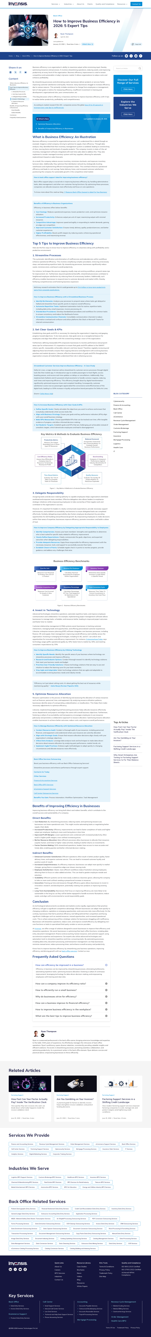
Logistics (117, 444)
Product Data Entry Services (20, 1318)
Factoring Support (121, 432)
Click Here (127, 89)
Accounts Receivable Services (89, 1311)
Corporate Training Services (62, 1154)
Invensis (38, 929)
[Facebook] (140, 56)
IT (114, 451)
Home (11, 56)
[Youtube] (136, 56)
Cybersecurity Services (62, 1149)
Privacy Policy (104, 1270)
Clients (90, 4)
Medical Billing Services (121, 1309)
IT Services (129, 1149)
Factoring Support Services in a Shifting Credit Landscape (127, 747)
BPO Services (60, 1273)
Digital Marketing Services (38, 1154)
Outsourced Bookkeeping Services (90, 1309)
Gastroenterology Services (122, 1311)
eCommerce (118, 417)
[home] (18, 4)
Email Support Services (52, 1306)
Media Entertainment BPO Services (23, 1187)
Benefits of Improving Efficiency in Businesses (55, 128)
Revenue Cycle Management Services (51, 1144)
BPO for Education (70, 1187)
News (79, 1273)
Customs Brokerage (121, 428)
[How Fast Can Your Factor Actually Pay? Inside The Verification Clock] (30, 1084)
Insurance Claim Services (111, 1149)
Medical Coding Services (121, 1306)
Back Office (57, 16)
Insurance (117, 436)
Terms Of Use (110, 1328)
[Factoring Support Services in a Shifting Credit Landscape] (121, 1084)
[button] (55, 4)
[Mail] (25, 72)
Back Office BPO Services (43, 785)
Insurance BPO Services (98, 1177)
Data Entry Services (17, 1306)
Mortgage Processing (122, 440)
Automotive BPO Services (49, 1187)
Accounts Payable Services (88, 1306)
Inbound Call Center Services (54, 1309)
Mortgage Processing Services (86, 1149)
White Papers (82, 1286)
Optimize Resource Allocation (49, 124)
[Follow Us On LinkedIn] (10, 1269)
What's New (86, 44)
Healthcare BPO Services (75, 1177)
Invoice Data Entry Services (20, 1309)
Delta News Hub (46, 394)
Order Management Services (80, 1144)
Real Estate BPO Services (52, 1182)
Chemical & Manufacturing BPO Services (24, 1182)
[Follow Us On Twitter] (15, 1269)
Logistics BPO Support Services (21, 1177)
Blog (17, 56)
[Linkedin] (126, 56)
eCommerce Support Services (45, 789)
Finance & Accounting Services (45, 780)
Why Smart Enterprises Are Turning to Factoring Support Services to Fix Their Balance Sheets (126, 759)
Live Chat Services (51, 1311)
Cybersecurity (119, 401)
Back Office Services (128, 1144)
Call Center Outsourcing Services (46, 793)
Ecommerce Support (18, 1314)
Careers (57, 1270)
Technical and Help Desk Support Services (59, 1314)
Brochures (80, 1270)
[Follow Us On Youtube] (20, 1269)
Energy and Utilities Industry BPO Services (97, 1187)
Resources (81, 1283)
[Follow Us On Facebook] (25, 1269)
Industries (58, 1276)
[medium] (42, 1035)
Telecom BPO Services (102, 1182)
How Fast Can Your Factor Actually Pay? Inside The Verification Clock (125, 729)
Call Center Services (18, 1149)
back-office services (69, 951)
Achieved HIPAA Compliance (128, 1273)
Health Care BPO (118, 1321)
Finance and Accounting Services (22, 1144)
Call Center (118, 413)
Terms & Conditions (106, 1267)
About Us (80, 4)
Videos (79, 1276)
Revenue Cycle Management (124, 420)
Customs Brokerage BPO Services (50, 1177)
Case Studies (82, 1267)
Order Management (121, 424)
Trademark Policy (105, 1273)
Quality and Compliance (105, 4)
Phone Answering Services (54, 1317)
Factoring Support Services (40, 1149)
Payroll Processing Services (88, 1314)
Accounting (82, 1302)
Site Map (102, 1276)
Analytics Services (17, 1154)
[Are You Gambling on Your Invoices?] (75, 1084)
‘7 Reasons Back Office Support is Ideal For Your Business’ (85, 192)
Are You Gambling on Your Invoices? (75, 1099)
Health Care (118, 447)
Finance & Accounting (122, 405)
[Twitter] (131, 56)
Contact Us (136, 4)
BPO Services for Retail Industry (78, 1182)
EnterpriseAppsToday (94, 639)
